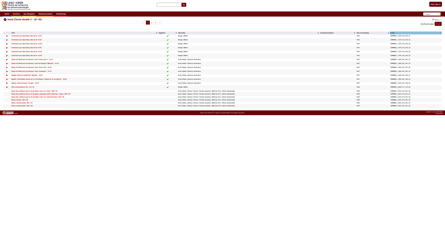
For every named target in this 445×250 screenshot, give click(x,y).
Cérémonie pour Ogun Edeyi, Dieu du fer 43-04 (26, 48)
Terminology (61, 14)
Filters (436, 20)
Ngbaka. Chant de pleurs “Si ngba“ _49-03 (25, 83)
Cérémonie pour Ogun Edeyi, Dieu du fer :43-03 (26, 44)
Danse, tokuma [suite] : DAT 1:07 (22, 103)
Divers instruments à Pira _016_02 (22, 87)
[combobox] (438, 24)
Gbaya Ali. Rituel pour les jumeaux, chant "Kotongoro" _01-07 (31, 71)
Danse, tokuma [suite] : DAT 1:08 (22, 106)
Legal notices (439, 113)
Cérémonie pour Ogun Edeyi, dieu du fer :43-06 (26, 55)
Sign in (437, 4)
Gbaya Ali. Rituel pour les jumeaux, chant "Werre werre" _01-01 (32, 59)
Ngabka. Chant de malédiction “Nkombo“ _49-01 (27, 75)
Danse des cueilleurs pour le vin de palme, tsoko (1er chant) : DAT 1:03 (34, 91)
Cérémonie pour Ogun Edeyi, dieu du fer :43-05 (26, 52)
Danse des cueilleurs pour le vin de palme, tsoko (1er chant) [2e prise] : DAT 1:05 (37, 97)
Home (7, 14)
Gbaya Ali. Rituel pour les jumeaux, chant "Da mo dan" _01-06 (31, 67)
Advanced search (45, 14)
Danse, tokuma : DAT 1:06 (19, 100)
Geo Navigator (29, 14)
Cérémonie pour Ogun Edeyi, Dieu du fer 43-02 (26, 40)
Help (432, 4)
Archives (16, 14)
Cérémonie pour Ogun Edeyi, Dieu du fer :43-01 (26, 36)
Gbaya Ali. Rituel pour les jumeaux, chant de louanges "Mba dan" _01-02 (35, 63)
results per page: (427, 24)
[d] (7, 36)
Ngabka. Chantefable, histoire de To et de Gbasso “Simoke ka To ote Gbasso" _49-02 (39, 79)
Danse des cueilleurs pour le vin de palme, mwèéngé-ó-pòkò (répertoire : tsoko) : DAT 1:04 (40, 94)
